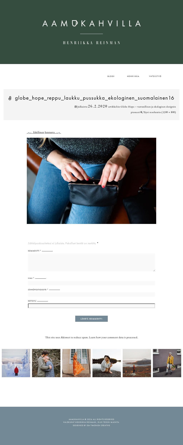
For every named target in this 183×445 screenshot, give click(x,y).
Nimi (31, 278)
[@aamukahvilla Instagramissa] (91, 363)
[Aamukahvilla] (91, 32)
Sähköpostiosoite (38, 289)
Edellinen (35, 132)
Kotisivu (32, 301)
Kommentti (34, 251)
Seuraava (53, 132)
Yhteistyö (155, 76)
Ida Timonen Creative (98, 425)
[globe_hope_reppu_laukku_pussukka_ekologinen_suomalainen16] (91, 183)
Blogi (111, 76)
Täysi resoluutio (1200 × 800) (159, 112)
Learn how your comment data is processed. (113, 337)
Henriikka (133, 76)
